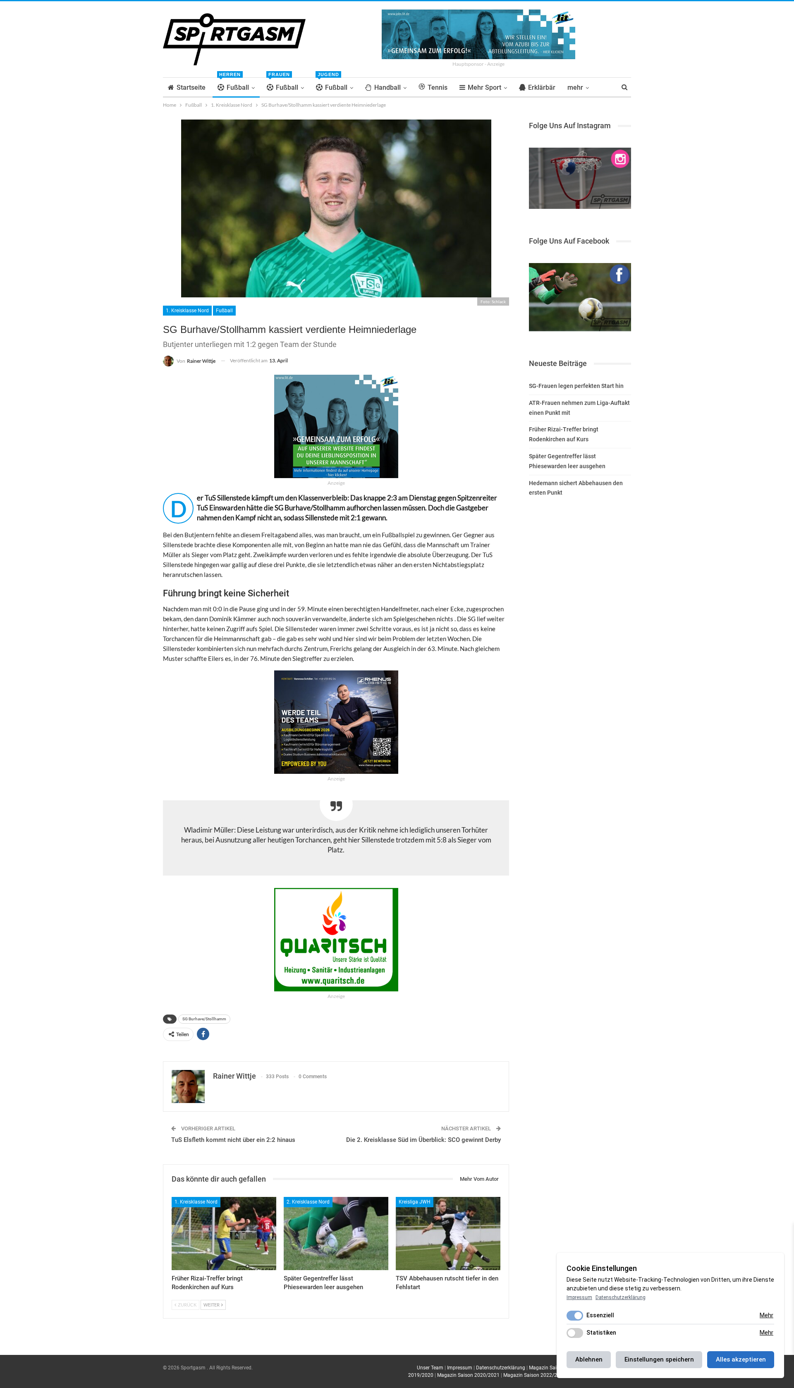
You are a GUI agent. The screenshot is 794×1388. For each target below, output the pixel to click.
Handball (387, 87)
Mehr (766, 1315)
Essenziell (600, 1315)
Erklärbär (541, 87)
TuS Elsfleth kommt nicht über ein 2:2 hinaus (233, 1140)
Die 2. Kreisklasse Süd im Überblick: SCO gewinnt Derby (423, 1140)
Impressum (459, 1368)
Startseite (191, 87)
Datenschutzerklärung (500, 1368)
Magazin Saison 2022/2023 (534, 1375)
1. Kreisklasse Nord (187, 310)
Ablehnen (589, 1359)
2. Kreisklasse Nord (308, 1202)
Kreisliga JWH (414, 1202)
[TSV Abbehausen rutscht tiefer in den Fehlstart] (448, 1233)
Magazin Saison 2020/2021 (468, 1375)
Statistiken (601, 1332)
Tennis (437, 87)
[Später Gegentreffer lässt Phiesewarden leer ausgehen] (336, 1233)
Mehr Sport (484, 87)
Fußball (234, 84)
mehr (575, 87)
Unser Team (430, 1368)
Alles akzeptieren (741, 1359)
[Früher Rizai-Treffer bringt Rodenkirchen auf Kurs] (224, 1233)
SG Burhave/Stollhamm (204, 1019)
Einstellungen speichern (659, 1359)
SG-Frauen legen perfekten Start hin (576, 386)
